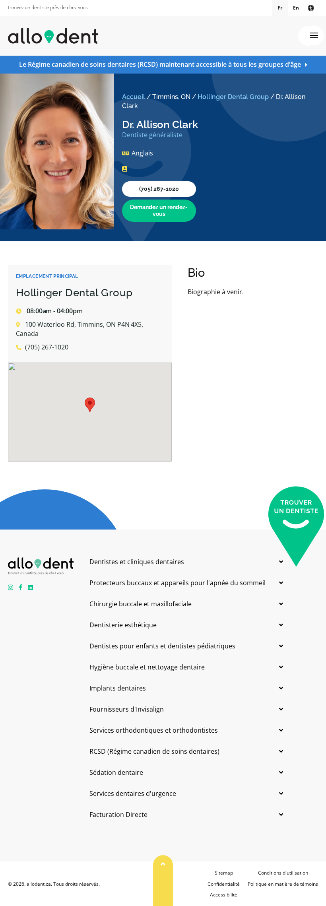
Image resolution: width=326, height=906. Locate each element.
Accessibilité (223, 894)
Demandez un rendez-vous (159, 210)
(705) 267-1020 (159, 189)
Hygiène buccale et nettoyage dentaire (147, 667)
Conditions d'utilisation (283, 872)
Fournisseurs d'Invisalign (126, 709)
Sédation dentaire (116, 772)
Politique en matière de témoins (283, 884)
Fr (279, 7)
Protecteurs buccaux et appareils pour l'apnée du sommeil (177, 582)
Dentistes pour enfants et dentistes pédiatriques (162, 646)
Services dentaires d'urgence (132, 793)
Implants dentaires (117, 688)
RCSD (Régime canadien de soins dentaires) (154, 751)
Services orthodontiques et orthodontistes (153, 730)
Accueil (133, 97)
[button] (90, 404)
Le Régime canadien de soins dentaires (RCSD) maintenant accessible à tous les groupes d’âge (160, 64)
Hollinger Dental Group (233, 97)
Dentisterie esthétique (123, 625)
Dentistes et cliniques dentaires (136, 561)
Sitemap (224, 872)
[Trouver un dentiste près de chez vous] (47, 8)
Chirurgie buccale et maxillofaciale (140, 603)
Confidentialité (224, 884)
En (296, 7)
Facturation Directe (118, 814)
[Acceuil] (53, 36)
